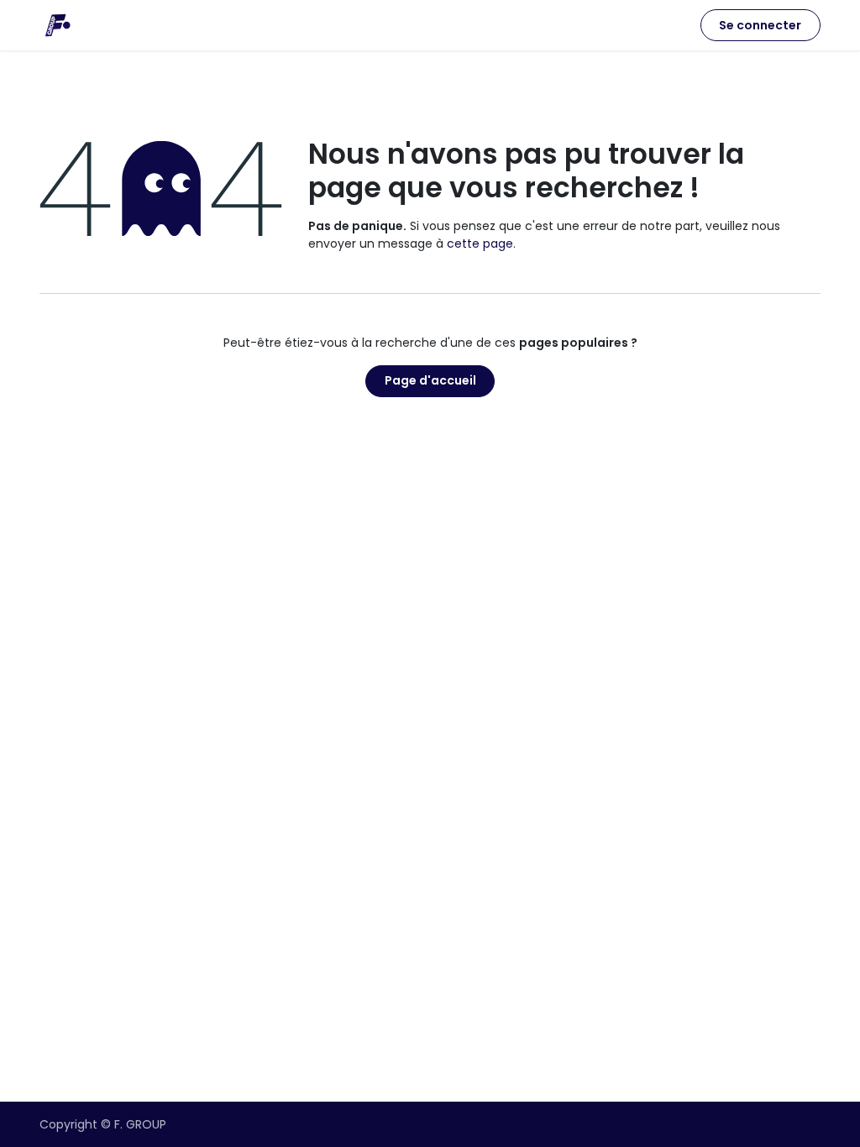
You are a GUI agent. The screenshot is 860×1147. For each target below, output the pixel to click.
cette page (480, 243)
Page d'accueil (430, 380)
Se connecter (760, 25)
